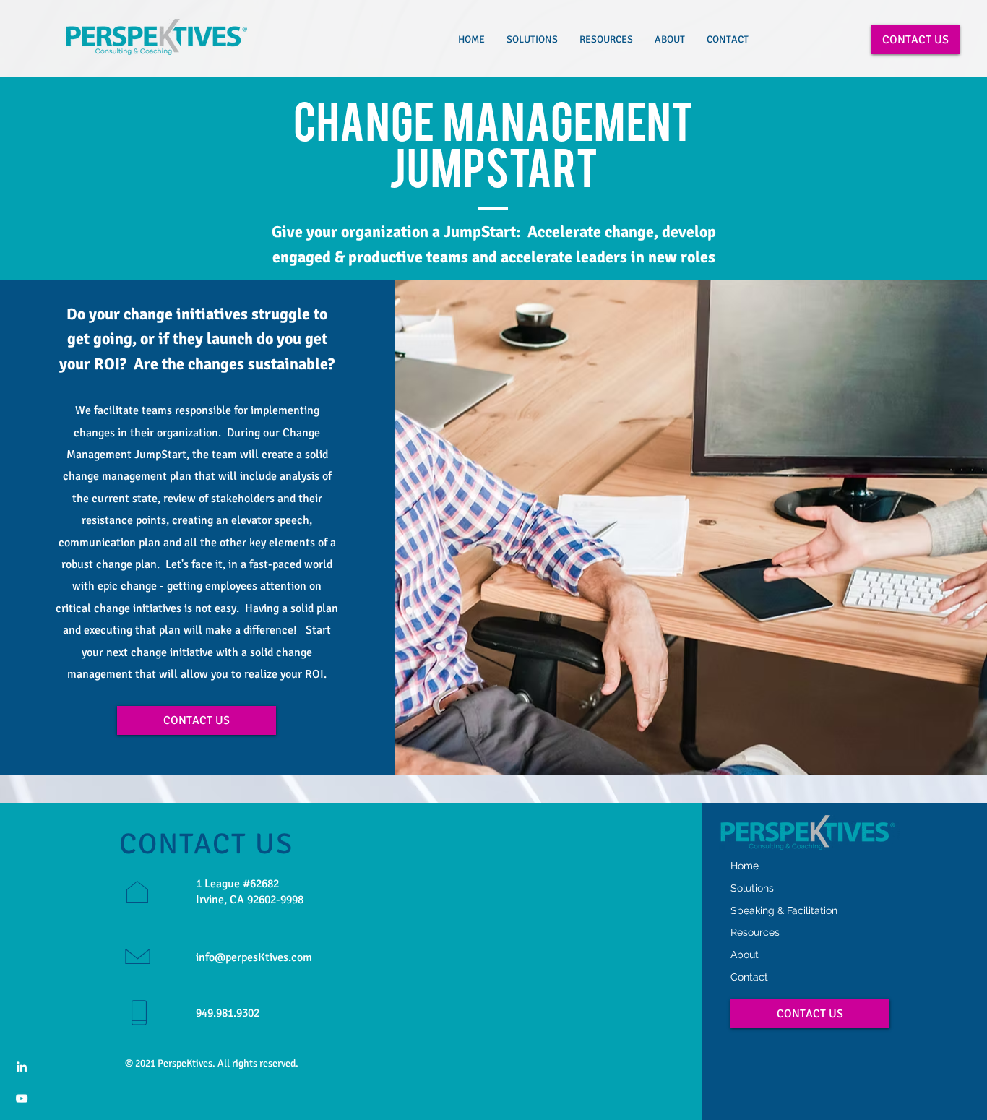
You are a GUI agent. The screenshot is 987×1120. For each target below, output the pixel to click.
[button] (532, 40)
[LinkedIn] (21, 1066)
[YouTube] (21, 1098)
